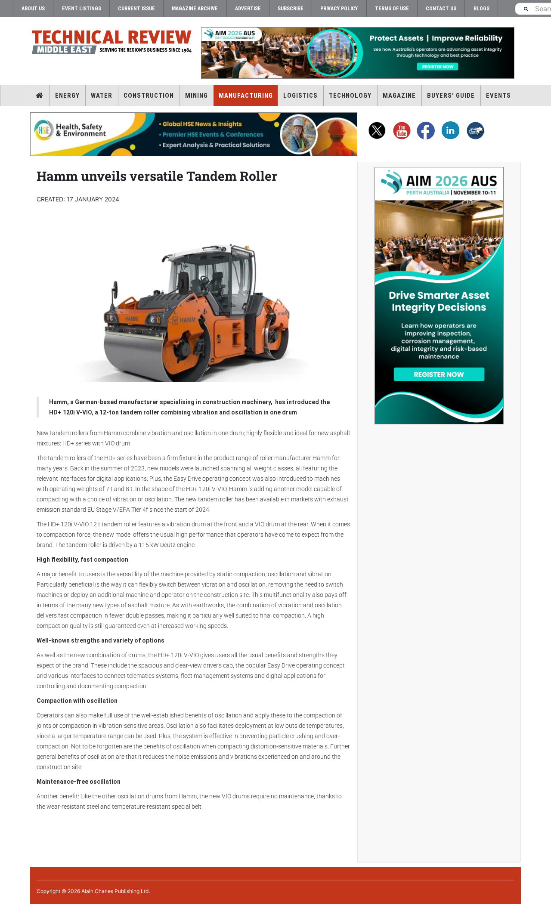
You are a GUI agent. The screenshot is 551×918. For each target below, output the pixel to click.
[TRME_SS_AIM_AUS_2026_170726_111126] (439, 295)
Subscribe (290, 9)
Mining (196, 95)
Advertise (248, 9)
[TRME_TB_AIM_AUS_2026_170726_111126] (357, 53)
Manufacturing (246, 95)
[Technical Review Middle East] (112, 43)
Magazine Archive (195, 9)
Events (498, 95)
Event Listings (81, 9)
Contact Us (441, 9)
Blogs (481, 9)
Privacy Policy (339, 9)
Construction (149, 95)
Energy (67, 95)
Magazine (399, 95)
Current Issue (136, 9)
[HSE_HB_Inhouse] (194, 134)
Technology (350, 95)
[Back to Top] (6, 911)
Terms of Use (392, 9)
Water (101, 95)
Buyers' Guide (451, 95)
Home (39, 95)
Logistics (300, 95)
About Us (33, 9)
